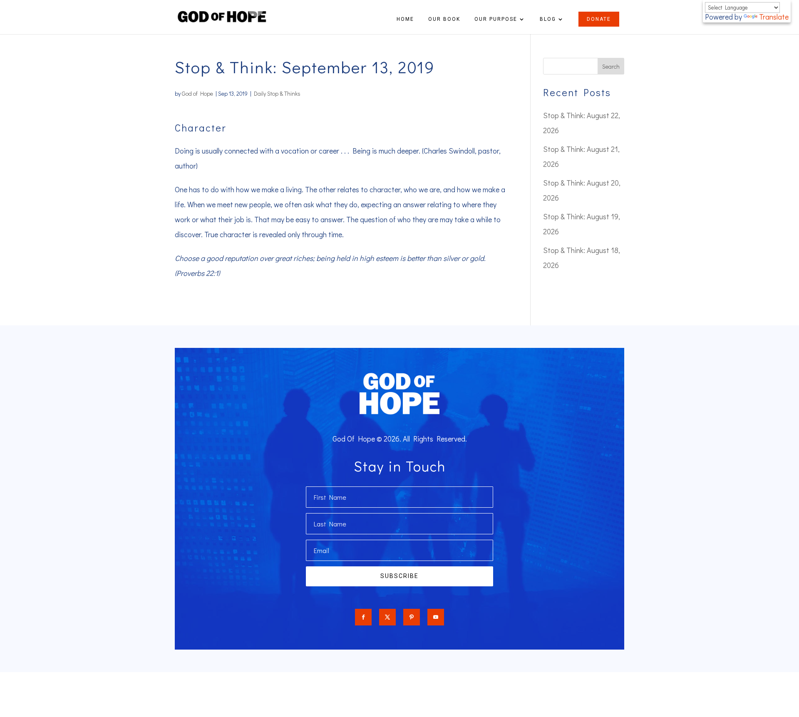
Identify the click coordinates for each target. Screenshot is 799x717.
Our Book (444, 19)
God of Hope (197, 93)
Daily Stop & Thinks (277, 93)
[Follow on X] (387, 617)
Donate (599, 19)
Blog (548, 19)
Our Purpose (495, 19)
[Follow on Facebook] (363, 617)
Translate (774, 17)
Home (405, 19)
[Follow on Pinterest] (411, 617)
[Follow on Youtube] (435, 617)
